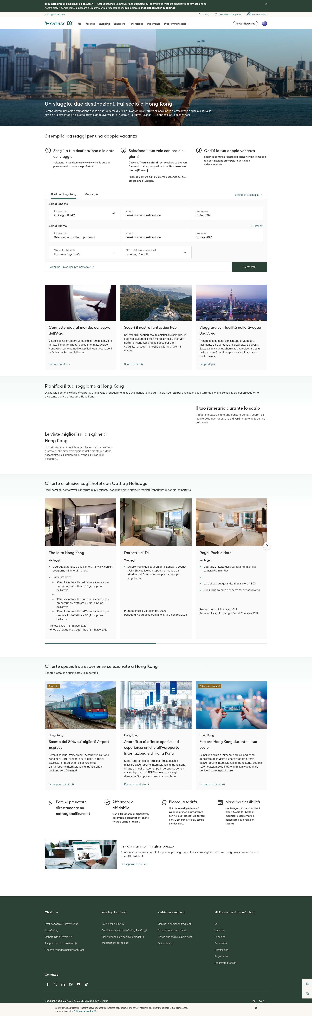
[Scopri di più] (156, 121)
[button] (59, 364)
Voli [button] (80, 23)
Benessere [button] (119, 23)
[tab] (63, 194)
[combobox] (84, 252)
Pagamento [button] (153, 23)
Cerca (206, 14)
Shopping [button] (104, 23)
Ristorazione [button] (136, 23)
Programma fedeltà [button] (175, 23)
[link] (81, 970)
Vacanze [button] (90, 23)
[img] (266, 4)
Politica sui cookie (83, 1011)
